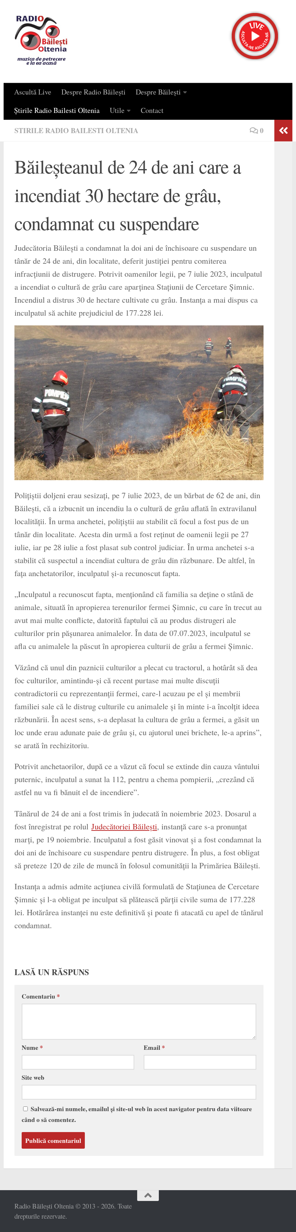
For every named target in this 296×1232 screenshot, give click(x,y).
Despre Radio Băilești (93, 92)
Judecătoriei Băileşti (124, 826)
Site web (33, 1077)
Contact (152, 110)
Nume (32, 1047)
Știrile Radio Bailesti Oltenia (57, 110)
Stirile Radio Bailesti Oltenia (76, 130)
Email (154, 1047)
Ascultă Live (32, 92)
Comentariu (41, 996)
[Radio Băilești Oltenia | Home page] (41, 41)
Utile (117, 110)
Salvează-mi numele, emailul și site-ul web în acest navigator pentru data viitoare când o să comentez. (137, 1114)
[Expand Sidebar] (283, 130)
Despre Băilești (158, 92)
